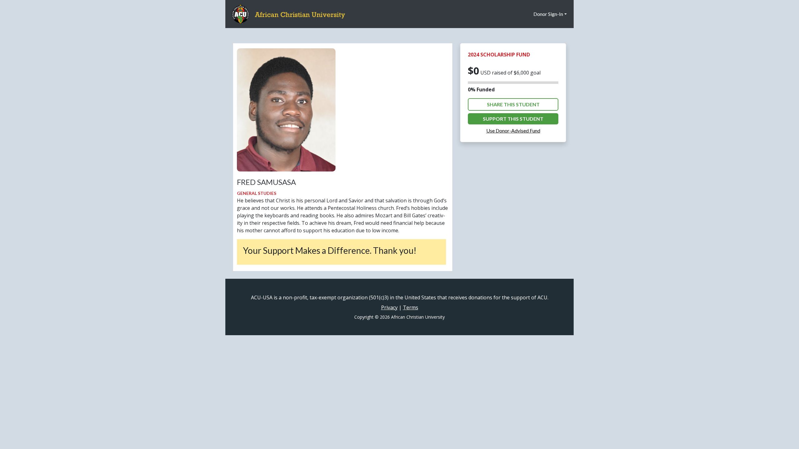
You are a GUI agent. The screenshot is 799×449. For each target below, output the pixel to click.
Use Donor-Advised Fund (513, 130)
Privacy (389, 307)
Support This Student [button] (513, 119)
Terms (410, 307)
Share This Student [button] (513, 104)
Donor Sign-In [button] (548, 14)
